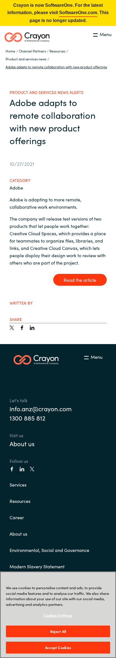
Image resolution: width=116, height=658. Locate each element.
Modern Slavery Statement (37, 566)
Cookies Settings (58, 615)
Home (10, 51)
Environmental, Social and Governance (49, 550)
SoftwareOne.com (78, 12)
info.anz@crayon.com (41, 408)
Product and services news (26, 58)
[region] (58, 614)
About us (22, 443)
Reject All (58, 631)
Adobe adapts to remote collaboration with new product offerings (56, 66)
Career (17, 517)
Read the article (80, 280)
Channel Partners (32, 51)
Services (18, 484)
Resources (20, 501)
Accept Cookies (58, 647)
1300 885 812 (27, 417)
